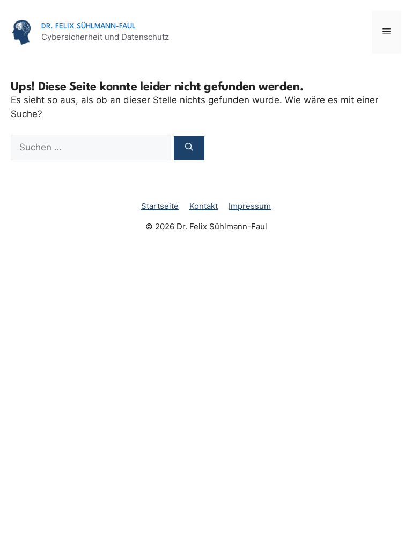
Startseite (160, 206)
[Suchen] (189, 148)
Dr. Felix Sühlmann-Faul (88, 26)
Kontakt (203, 206)
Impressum (250, 206)
